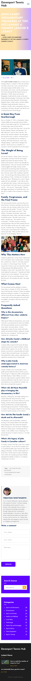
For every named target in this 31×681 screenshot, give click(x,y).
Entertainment (16, 610)
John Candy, (12, 468)
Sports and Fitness (16, 613)
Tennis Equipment (16, 631)
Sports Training (16, 634)
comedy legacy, (8, 474)
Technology (16, 622)
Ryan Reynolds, (7, 470)
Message (8, 564)
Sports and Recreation (16, 607)
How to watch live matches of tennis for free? (19, 662)
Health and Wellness (16, 616)
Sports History (16, 628)
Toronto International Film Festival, (12, 472)
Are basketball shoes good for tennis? (13, 669)
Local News (16, 619)
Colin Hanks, (18, 468)
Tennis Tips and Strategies (16, 625)
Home (3, 35)
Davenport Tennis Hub (12, 4)
